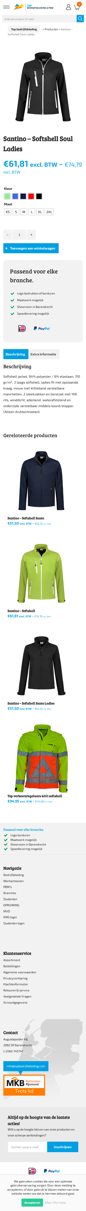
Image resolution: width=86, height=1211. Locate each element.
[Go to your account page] (68, 10)
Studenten (10, 899)
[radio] (7, 196)
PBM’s (7, 887)
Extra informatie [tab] (43, 354)
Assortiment (11, 960)
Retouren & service (16, 990)
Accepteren (32, 1202)
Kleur (8, 188)
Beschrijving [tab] (15, 354)
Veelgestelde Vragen (17, 996)
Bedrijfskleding (13, 875)
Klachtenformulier (15, 984)
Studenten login (13, 923)
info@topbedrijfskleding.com (26, 1066)
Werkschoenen (13, 881)
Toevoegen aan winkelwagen (32, 248)
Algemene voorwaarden (19, 972)
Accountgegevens (15, 1002)
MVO (6, 911)
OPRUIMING (11, 905)
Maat (8, 204)
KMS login (10, 917)
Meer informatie (55, 1202)
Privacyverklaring (15, 978)
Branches (9, 893)
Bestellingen (11, 966)
